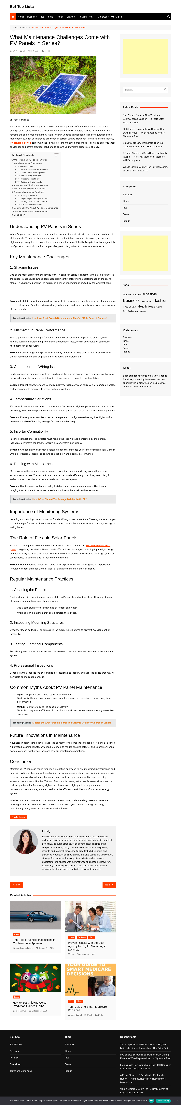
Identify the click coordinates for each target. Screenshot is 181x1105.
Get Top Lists (22, 6)
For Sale (14, 1057)
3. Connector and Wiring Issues (32, 172)
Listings (71, 17)
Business (32, 17)
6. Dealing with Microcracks (30, 182)
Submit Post (86, 17)
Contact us (103, 17)
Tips (42, 17)
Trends (60, 17)
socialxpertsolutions (24, 948)
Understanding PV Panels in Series (30, 160)
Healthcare (155, 306)
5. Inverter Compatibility (28, 179)
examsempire (147, 301)
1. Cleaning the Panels (27, 195)
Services (14, 1051)
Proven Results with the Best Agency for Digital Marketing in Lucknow (87, 946)
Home (21, 17)
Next (107, 884)
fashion (161, 300)
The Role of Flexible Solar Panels (30, 188)
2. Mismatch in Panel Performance (33, 169)
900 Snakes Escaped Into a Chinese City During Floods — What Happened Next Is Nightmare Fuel (144, 132)
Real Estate (16, 1044)
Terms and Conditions (21, 1071)
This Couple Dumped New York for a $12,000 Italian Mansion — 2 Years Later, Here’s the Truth (143, 119)
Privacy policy (163, 1100)
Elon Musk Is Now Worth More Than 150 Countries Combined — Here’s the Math (143, 145)
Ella (72, 954)
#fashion (127, 294)
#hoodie (137, 294)
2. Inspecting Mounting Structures (33, 198)
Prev (18, 884)
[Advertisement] (145, 56)
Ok (151, 1100)
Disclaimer (15, 1064)
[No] (177, 1100)
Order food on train (130, 311)
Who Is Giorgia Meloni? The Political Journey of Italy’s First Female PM (145, 169)
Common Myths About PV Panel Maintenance (36, 208)
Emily (15, 51)
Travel (126, 214)
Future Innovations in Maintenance (30, 211)
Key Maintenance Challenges (28, 163)
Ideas (50, 17)
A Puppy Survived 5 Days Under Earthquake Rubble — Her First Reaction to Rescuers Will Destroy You (145, 157)
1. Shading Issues (25, 166)
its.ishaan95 (21, 1011)
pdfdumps (143, 311)
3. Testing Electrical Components (32, 201)
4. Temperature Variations (30, 176)
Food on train (129, 307)
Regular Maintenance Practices (29, 192)
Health (142, 306)
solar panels (19, 817)
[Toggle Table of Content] (55, 155)
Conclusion (19, 215)
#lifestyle (150, 294)
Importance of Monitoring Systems (31, 185)
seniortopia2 (76, 1015)
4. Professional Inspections (30, 204)
